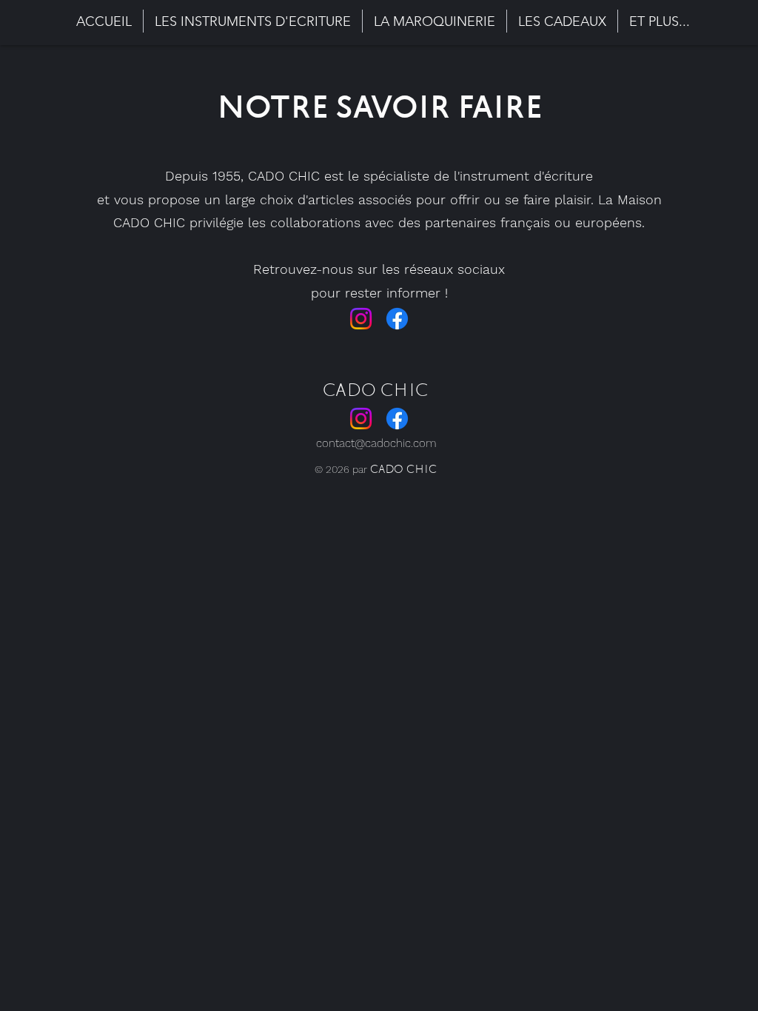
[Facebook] (397, 318)
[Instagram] (360, 318)
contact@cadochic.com (376, 443)
